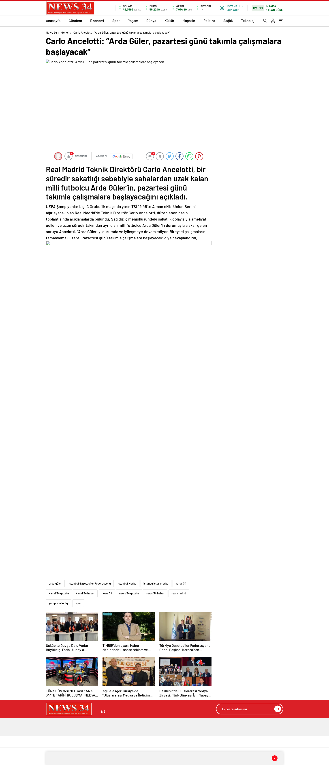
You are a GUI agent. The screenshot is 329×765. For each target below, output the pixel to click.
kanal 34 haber (85, 593)
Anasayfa (53, 20)
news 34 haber (155, 593)
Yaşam (133, 20)
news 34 (107, 593)
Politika (209, 20)
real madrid (178, 593)
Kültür (169, 20)
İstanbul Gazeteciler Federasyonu (90, 583)
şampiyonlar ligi (58, 603)
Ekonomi (97, 20)
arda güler (55, 583)
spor (78, 603)
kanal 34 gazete (59, 593)
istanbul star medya (156, 583)
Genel (64, 32)
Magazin (189, 20)
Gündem (75, 20)
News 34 (51, 32)
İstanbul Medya (127, 583)
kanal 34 (180, 583)
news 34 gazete (129, 593)
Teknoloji (248, 20)
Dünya (151, 20)
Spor (116, 20)
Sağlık (228, 20)
